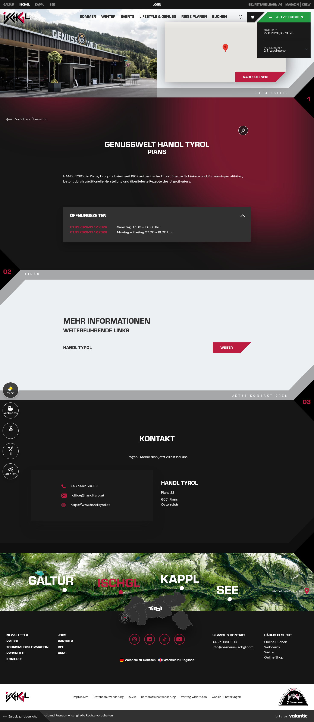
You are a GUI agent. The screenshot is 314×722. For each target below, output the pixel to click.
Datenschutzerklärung (109, 697)
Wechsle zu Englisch (178, 660)
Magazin (292, 4)
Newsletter (17, 635)
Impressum (80, 697)
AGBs (132, 697)
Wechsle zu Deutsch (140, 660)
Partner (65, 641)
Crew (306, 4)
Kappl (39, 4)
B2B (61, 647)
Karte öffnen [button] (255, 77)
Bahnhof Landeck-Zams (287, 591)
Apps (62, 653)
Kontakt (14, 659)
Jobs (62, 635)
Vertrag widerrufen (194, 697)
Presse (12, 641)
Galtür (8, 4)
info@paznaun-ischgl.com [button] (233, 647)
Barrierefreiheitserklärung (158, 697)
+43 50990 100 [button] (225, 642)
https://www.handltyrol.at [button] (90, 504)
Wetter (269, 652)
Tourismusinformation (27, 647)
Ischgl (24, 4)
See (52, 4)
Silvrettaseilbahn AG (265, 4)
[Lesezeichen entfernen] (243, 130)
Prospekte (15, 653)
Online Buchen (275, 642)
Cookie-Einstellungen (226, 697)
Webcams (272, 647)
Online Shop (273, 657)
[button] (241, 17)
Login (157, 4)
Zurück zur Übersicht (30, 119)
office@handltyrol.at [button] (87, 495)
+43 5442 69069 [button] (84, 486)
